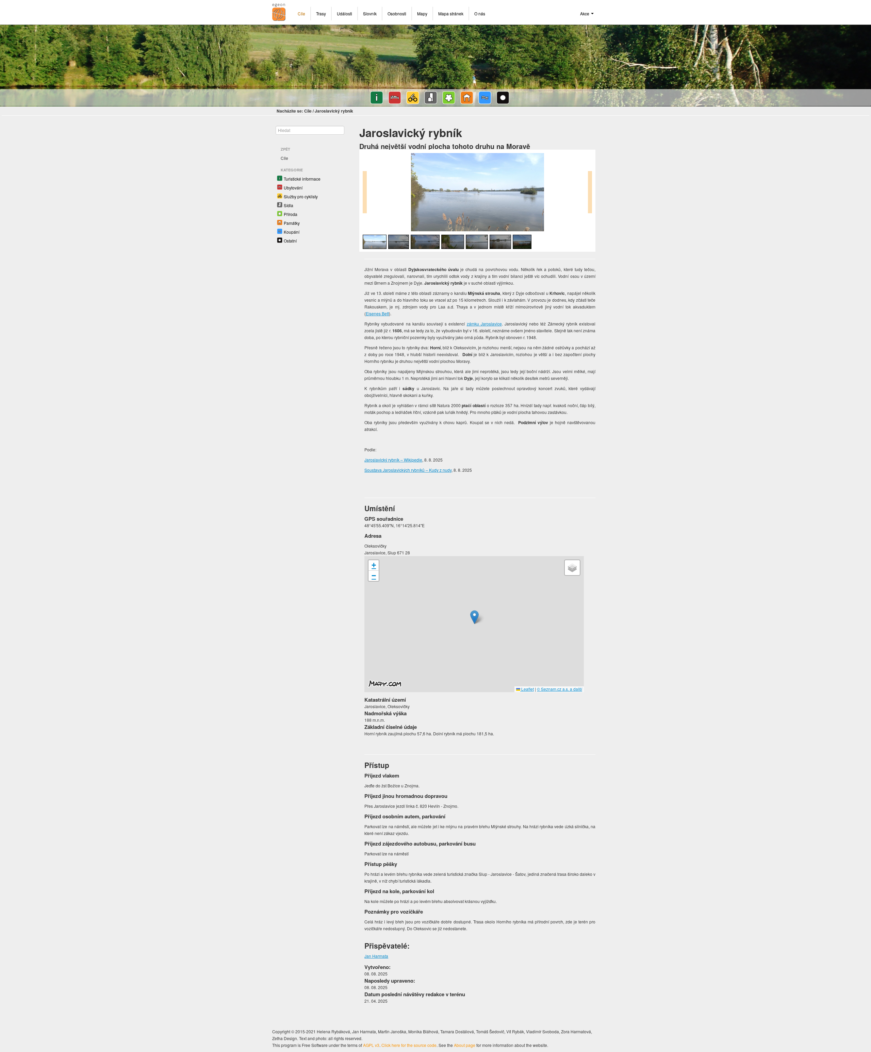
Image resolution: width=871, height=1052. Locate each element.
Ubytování (293, 187)
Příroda (290, 214)
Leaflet (527, 689)
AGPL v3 (371, 1045)
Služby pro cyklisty (301, 196)
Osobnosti (397, 13)
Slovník (370, 13)
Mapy (422, 13)
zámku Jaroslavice (484, 324)
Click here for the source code (409, 1045)
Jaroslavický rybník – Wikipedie (393, 460)
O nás (479, 13)
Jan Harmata (376, 956)
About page (464, 1045)
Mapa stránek (450, 13)
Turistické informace (302, 179)
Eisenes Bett (377, 313)
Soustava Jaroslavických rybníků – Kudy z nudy (407, 470)
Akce (585, 13)
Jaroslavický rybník (334, 111)
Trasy (321, 13)
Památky (292, 223)
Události (344, 13)
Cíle (301, 13)
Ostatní (290, 241)
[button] (474, 617)
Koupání (291, 232)
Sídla (288, 205)
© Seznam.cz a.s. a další (559, 689)
